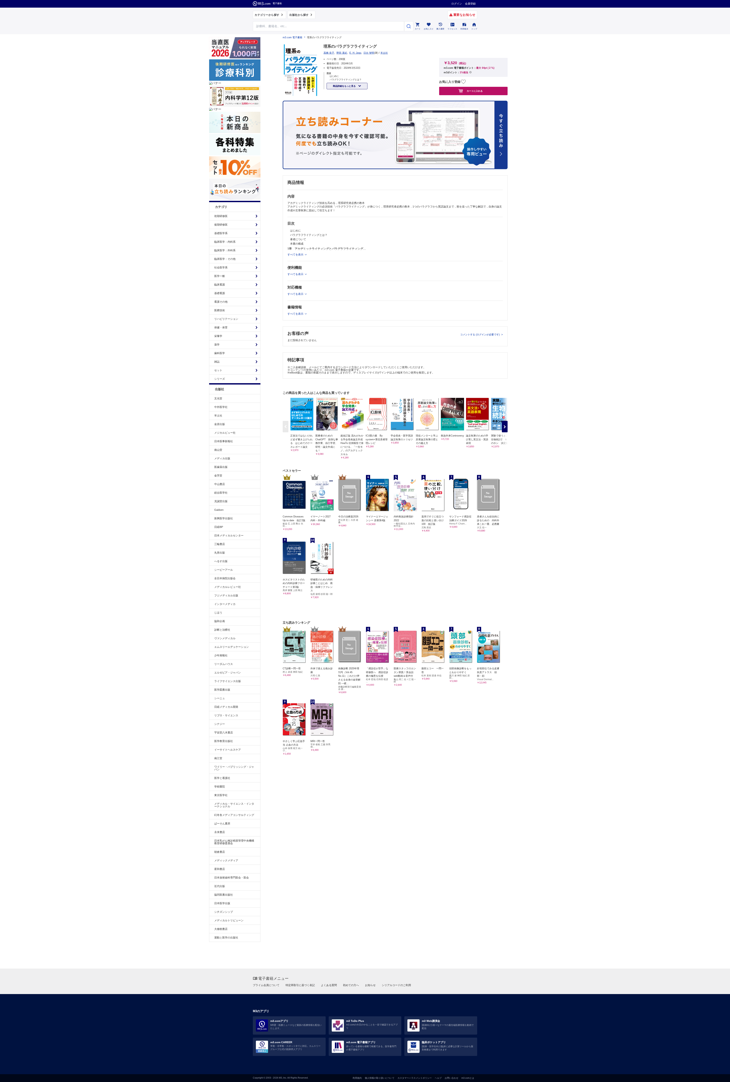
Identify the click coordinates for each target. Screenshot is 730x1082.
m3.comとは (467, 1078)
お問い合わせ (451, 1078)
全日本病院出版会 (225, 578)
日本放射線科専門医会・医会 (231, 877)
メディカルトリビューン (229, 920)
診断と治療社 (222, 629)
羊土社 (218, 415)
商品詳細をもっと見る (344, 86)
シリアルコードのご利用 (396, 985)
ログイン (456, 3)
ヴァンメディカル (225, 638)
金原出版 (219, 424)
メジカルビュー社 (225, 432)
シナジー (219, 723)
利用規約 (357, 1078)
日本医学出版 (222, 903)
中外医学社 (221, 407)
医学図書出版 (222, 689)
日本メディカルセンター (229, 535)
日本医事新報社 (223, 441)
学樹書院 (219, 786)
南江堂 (218, 758)
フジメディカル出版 (226, 595)
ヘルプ (438, 1078)
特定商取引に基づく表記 (300, 985)
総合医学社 (221, 492)
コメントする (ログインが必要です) (480, 334)
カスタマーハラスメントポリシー (415, 1078)
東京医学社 (221, 795)
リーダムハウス (223, 663)
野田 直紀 (341, 52)
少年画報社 (221, 655)
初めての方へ (351, 985)
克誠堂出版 (221, 501)
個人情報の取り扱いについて (379, 1078)
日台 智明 (368, 52)
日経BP (218, 526)
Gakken (219, 509)
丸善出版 (219, 552)
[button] (505, 426)
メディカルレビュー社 (227, 586)
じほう (218, 612)
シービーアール (223, 569)
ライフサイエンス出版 (227, 681)
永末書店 (219, 832)
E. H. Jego (355, 52)
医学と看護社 (222, 778)
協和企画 (219, 621)
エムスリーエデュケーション (231, 646)
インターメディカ (225, 604)
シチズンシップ (223, 911)
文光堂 (218, 398)
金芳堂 (218, 475)
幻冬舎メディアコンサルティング (234, 814)
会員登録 (470, 3)
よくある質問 (329, 985)
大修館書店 (221, 928)
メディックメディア (226, 860)
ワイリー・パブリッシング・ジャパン (234, 768)
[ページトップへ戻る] (719, 1076)
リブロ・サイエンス (226, 715)
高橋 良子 (329, 52)
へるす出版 (221, 561)
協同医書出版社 (223, 894)
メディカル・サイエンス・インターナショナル (234, 805)
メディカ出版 (222, 458)
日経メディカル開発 (226, 706)
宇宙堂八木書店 (223, 732)
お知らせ (370, 985)
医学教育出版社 (223, 741)
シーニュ (219, 698)
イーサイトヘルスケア (227, 749)
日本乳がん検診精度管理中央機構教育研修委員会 (234, 842)
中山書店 (219, 484)
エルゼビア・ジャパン (227, 672)
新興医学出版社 (223, 518)
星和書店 (219, 869)
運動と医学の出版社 (226, 937)
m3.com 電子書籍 (292, 37)
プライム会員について (266, 985)
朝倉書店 (219, 851)
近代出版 (219, 886)
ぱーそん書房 (222, 823)
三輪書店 (219, 544)
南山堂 (218, 449)
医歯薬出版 (221, 466)
